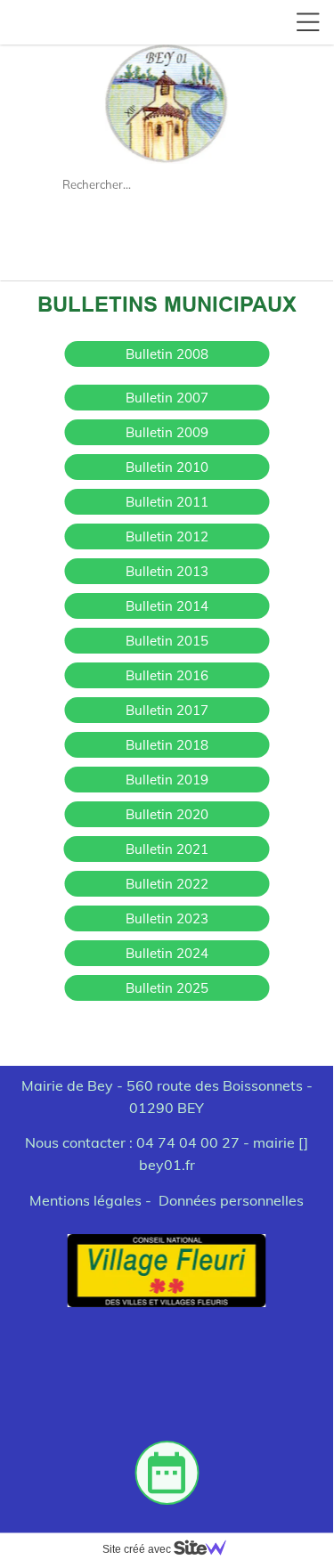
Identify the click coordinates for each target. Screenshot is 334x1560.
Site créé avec (138, 1549)
